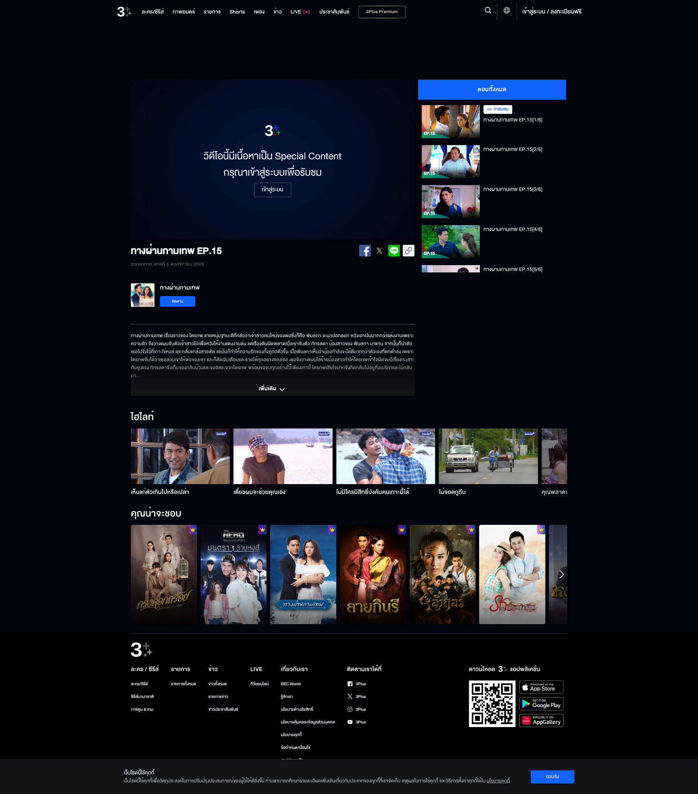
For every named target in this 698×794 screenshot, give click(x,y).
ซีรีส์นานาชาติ (142, 696)
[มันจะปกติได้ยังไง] (512, 574)
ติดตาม (177, 301)
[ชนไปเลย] (443, 574)
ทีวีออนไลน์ (259, 684)
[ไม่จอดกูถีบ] (488, 456)
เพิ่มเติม (268, 389)
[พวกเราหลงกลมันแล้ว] (373, 574)
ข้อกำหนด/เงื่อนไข (295, 747)
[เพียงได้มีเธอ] (234, 574)
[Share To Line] (394, 250)
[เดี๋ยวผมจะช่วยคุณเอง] (283, 456)
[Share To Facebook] (365, 250)
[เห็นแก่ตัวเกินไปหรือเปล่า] (180, 456)
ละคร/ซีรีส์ (139, 684)
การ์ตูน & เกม (142, 709)
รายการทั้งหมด (183, 684)
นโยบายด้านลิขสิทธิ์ (297, 709)
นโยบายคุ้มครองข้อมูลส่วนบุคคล (308, 722)
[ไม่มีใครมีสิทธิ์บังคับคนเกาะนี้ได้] (386, 456)
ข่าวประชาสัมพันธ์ (223, 709)
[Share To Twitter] (379, 250)
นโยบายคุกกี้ (291, 734)
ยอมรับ (552, 776)
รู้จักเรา (287, 696)
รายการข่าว (218, 696)
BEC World (291, 684)
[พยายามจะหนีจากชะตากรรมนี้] (164, 574)
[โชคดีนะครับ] (303, 574)
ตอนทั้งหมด (492, 89)
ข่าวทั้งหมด (217, 684)
